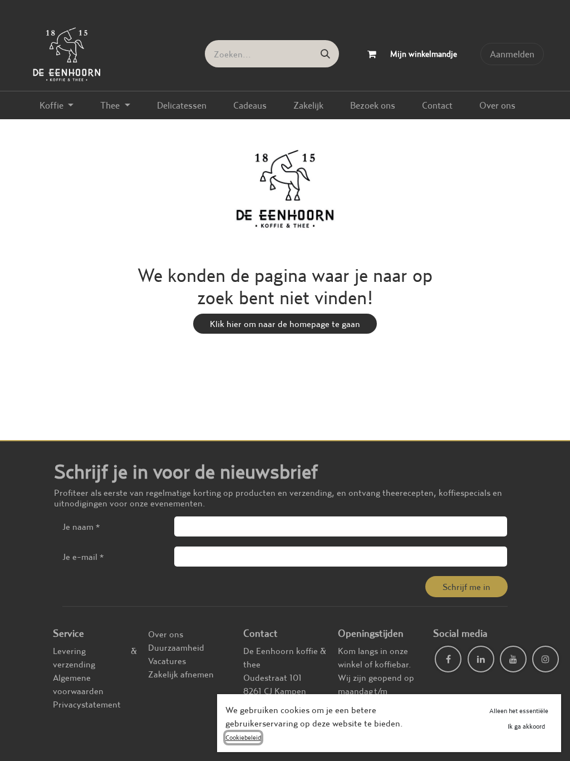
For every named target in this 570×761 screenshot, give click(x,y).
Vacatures (167, 661)
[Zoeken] (325, 53)
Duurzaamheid (176, 647)
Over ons (165, 634)
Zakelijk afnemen (181, 674)
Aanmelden (512, 53)
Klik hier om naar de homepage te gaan (285, 324)
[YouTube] (513, 659)
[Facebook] (448, 659)
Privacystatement (87, 704)
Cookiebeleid (243, 737)
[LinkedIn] (481, 659)
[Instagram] (545, 659)
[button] (466, 586)
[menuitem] (56, 105)
